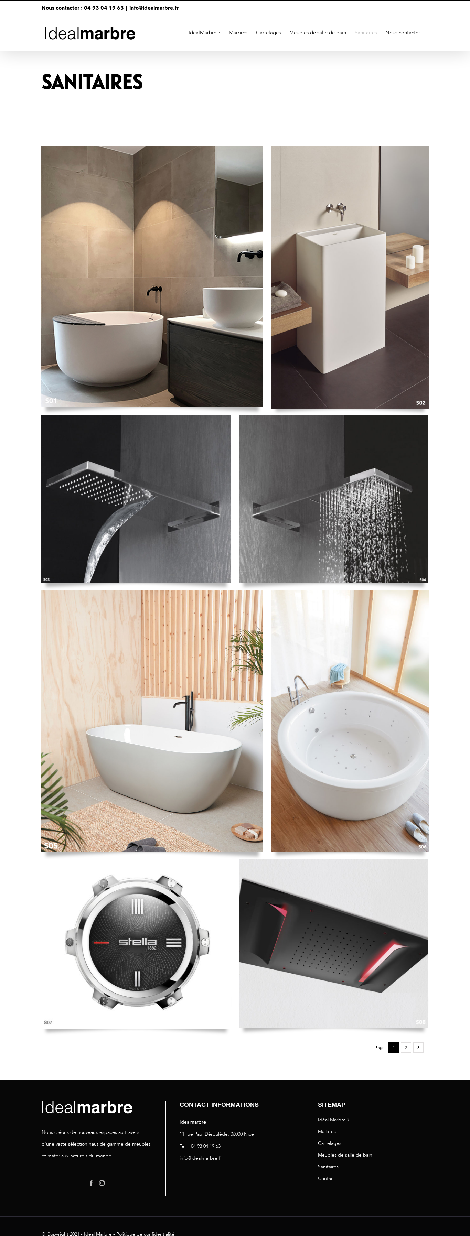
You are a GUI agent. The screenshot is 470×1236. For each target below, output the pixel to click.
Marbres (327, 1131)
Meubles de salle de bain (345, 1155)
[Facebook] (91, 1183)
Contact (326, 1178)
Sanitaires (328, 1166)
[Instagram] (102, 1183)
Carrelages (329, 1143)
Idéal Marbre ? (333, 1120)
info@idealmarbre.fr (154, 8)
